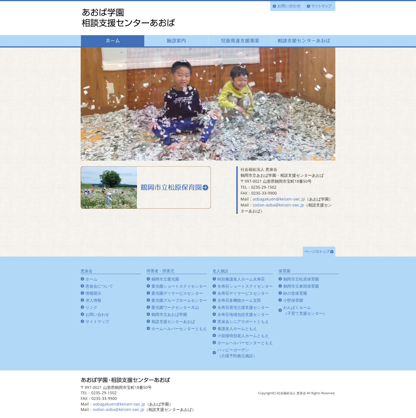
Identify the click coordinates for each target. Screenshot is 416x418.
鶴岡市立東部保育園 (301, 286)
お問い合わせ (286, 6)
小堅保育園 (293, 300)
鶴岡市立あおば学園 (129, 17)
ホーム (112, 40)
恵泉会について (99, 286)
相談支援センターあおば (173, 321)
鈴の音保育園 (295, 293)
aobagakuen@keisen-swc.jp (279, 199)
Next (328, 104)
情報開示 (93, 293)
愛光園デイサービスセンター (177, 293)
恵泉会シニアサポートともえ (243, 321)
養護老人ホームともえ (237, 328)
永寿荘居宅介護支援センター (243, 307)
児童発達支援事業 (240, 40)
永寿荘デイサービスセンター (243, 293)
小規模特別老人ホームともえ (243, 335)
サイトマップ (319, 6)
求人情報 (93, 300)
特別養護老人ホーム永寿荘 (241, 279)
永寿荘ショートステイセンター (245, 286)
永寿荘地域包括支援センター (243, 314)
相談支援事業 (303, 40)
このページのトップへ (319, 252)
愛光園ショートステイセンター (179, 286)
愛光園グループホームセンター (179, 300)
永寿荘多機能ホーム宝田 (239, 300)
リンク (91, 307)
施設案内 (176, 40)
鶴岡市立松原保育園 (146, 187)
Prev (88, 104)
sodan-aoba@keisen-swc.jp (278, 205)
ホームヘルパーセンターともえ (179, 328)
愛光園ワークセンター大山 (175, 307)
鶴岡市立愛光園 (165, 279)
